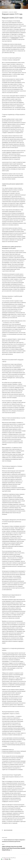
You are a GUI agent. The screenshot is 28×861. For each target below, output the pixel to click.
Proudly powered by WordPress (9, 857)
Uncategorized (8, 830)
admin (15, 12)
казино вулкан (14, 37)
